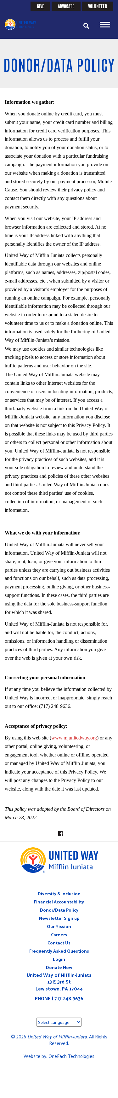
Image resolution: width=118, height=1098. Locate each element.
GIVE (40, 6)
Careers (59, 934)
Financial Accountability (59, 902)
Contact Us (59, 943)
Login (59, 959)
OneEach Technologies (71, 1056)
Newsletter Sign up (59, 918)
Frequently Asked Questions (59, 951)
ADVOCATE (66, 6)
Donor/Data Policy (59, 910)
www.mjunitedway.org (74, 737)
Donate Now (59, 967)
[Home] (23, 24)
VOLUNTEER (97, 6)
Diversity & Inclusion (59, 893)
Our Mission (59, 926)
